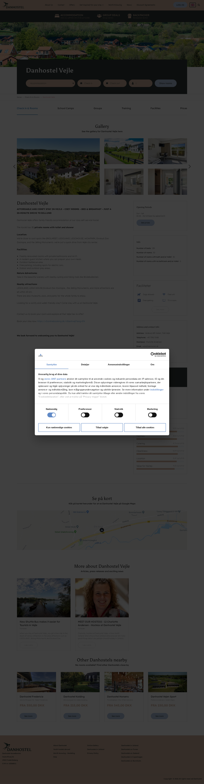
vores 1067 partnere (55, 379)
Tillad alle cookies (145, 427)
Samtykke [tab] (51, 364)
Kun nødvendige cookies (59, 427)
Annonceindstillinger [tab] (119, 364)
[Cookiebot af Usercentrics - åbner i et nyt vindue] (153, 354)
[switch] (85, 415)
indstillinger (157, 389)
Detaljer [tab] (85, 364)
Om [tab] (152, 364)
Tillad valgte (102, 427)
